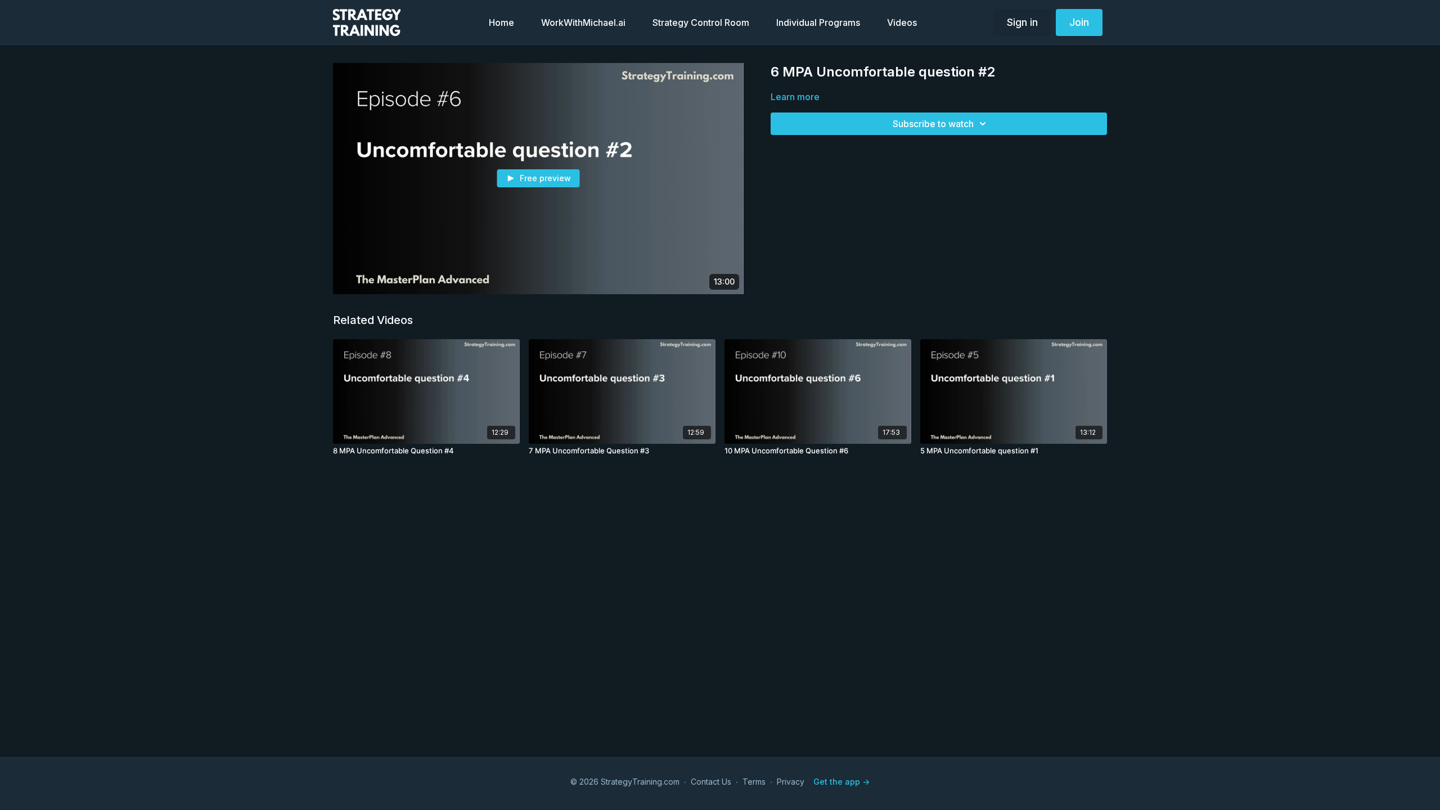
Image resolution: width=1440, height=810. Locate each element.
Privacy (790, 781)
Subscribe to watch (933, 123)
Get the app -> (841, 781)
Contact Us (711, 781)
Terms (754, 781)
